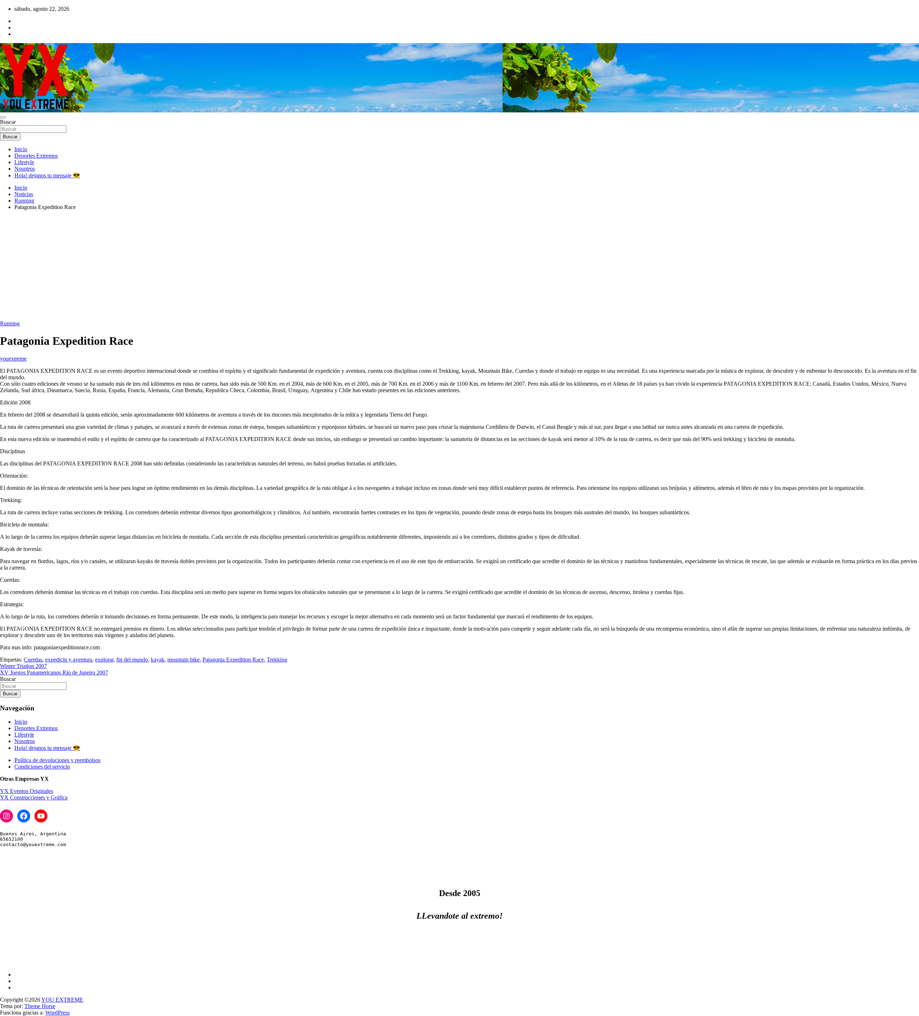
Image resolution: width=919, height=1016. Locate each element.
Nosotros (24, 169)
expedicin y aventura (68, 660)
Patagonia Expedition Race (233, 660)
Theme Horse (39, 1006)
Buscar (8, 122)
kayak (157, 660)
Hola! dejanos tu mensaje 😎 (47, 175)
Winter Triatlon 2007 (23, 666)
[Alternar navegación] (3, 117)
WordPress (57, 1013)
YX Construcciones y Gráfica (33, 797)
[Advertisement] (459, 266)
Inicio (20, 149)
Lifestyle (24, 162)
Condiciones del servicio (42, 767)
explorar (104, 660)
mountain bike (183, 660)
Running (10, 323)
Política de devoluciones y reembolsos (57, 760)
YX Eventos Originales (26, 791)
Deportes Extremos (36, 156)
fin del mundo (132, 660)
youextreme (13, 359)
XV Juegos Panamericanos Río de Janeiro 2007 (54, 672)
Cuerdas (33, 660)
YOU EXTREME (62, 1000)
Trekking (277, 660)
